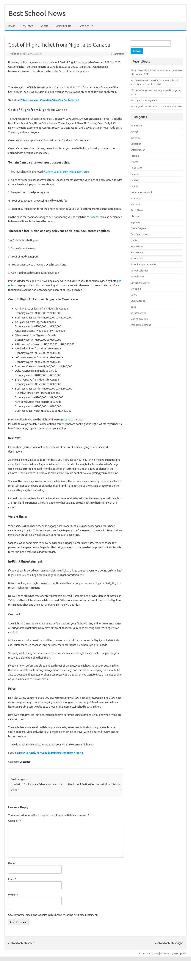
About (44, 26)
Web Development (141, 325)
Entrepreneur (138, 149)
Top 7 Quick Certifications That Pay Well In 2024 (156, 106)
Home (11, 26)
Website (13, 895)
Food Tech (136, 168)
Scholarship (137, 258)
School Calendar (139, 270)
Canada (94, 217)
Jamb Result (85, 26)
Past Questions (139, 234)
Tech (133, 306)
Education (25, 761)
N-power (135, 222)
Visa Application (139, 319)
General (135, 180)
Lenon (16, 53)
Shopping (136, 288)
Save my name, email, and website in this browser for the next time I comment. (53, 914)
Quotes (135, 240)
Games (134, 174)
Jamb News (137, 210)
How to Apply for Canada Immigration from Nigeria (51, 752)
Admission (136, 125)
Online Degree (138, 228)
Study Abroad (138, 300)
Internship (136, 204)
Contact (28, 26)
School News (137, 276)
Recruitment (137, 252)
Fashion (135, 155)
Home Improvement (141, 192)
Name (12, 863)
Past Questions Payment (144, 100)
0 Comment (117, 53)
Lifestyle (135, 216)
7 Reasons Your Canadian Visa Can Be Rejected (49, 100)
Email (12, 879)
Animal (134, 131)
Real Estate (137, 246)
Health (134, 186)
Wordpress (180, 953)
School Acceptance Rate (143, 264)
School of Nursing (140, 282)
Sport (134, 294)
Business (135, 137)
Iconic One (145, 953)
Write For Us (63, 26)
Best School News (37, 13)
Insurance (136, 198)
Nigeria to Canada (72, 419)
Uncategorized (138, 313)
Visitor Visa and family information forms (66, 171)
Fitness (134, 162)
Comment (14, 820)
